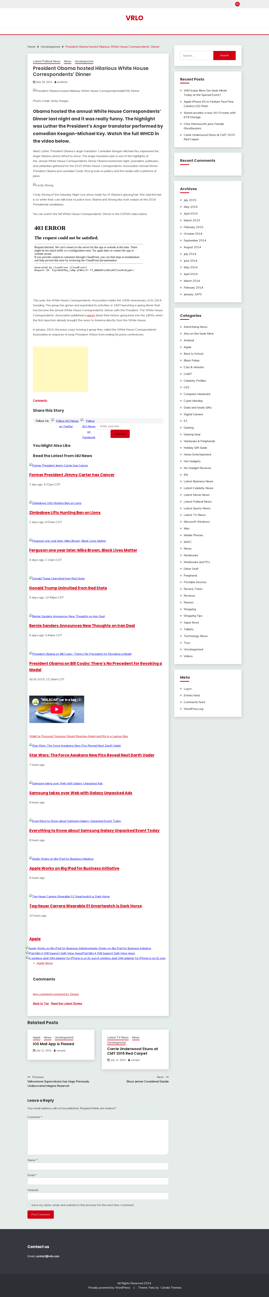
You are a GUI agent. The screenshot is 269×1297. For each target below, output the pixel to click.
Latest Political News (46, 61)
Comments (40, 400)
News (67, 61)
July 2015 (190, 200)
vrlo (134, 18)
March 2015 (192, 220)
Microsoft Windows (197, 521)
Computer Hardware (197, 394)
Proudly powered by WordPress (109, 1287)
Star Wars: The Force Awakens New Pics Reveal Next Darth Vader (91, 755)
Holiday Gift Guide (195, 447)
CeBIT (188, 374)
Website (33, 1190)
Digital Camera (193, 414)
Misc (187, 528)
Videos (188, 656)
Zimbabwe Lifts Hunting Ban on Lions (65, 512)
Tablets (189, 629)
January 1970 (193, 294)
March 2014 (192, 281)
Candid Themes (171, 1287)
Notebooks (191, 555)
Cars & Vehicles (194, 367)
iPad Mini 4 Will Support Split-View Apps (108, 953)
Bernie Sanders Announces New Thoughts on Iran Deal (82, 625)
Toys (187, 642)
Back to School (193, 353)
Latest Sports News (197, 508)
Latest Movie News (197, 495)
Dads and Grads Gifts (198, 407)
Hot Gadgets (192, 461)
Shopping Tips (193, 615)
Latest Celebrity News (198, 488)
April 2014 (191, 274)
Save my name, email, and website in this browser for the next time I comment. (82, 1205)
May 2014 (191, 267)
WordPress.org (193, 709)
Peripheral (190, 575)
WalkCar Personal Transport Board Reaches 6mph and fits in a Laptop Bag (78, 736)
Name (32, 1160)
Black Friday (192, 360)
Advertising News (196, 327)
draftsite (62, 82)
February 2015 (193, 227)
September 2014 (195, 240)
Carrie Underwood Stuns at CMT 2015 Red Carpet (132, 1051)
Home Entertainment (197, 454)
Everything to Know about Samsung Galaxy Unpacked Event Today (94, 830)
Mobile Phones (193, 535)
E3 (185, 421)
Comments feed (194, 702)
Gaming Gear (192, 434)
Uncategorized (84, 61)
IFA (186, 474)
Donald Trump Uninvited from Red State (68, 588)
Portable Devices (195, 582)
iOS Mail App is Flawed (53, 1043)
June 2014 (190, 260)
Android (189, 340)
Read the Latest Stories (66, 1003)
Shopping (190, 609)
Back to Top (41, 1003)
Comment (34, 1117)
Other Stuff (191, 569)
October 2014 (193, 233)
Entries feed (192, 695)
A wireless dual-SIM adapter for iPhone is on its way (131, 958)
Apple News (45, 963)
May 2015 (191, 207)
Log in (188, 689)
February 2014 (193, 287)
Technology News (196, 636)
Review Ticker (193, 589)
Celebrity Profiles (195, 380)
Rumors (189, 602)
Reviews (189, 595)
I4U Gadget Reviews (197, 468)
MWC (188, 542)
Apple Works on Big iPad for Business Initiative (74, 868)
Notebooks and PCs (197, 562)
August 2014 (192, 247)
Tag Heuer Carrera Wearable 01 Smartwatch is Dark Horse (85, 906)
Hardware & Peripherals (199, 441)
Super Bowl (191, 622)
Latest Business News (198, 481)
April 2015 (191, 213)
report (91, 315)
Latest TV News (118, 1037)
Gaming (189, 427)
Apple (35, 938)
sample (61, 1050)
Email (31, 1175)
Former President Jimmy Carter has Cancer (72, 474)
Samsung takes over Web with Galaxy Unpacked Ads (80, 793)
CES (186, 387)
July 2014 (190, 254)
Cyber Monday (193, 401)
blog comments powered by (56, 994)
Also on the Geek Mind (198, 333)
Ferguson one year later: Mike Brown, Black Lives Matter (83, 550)
